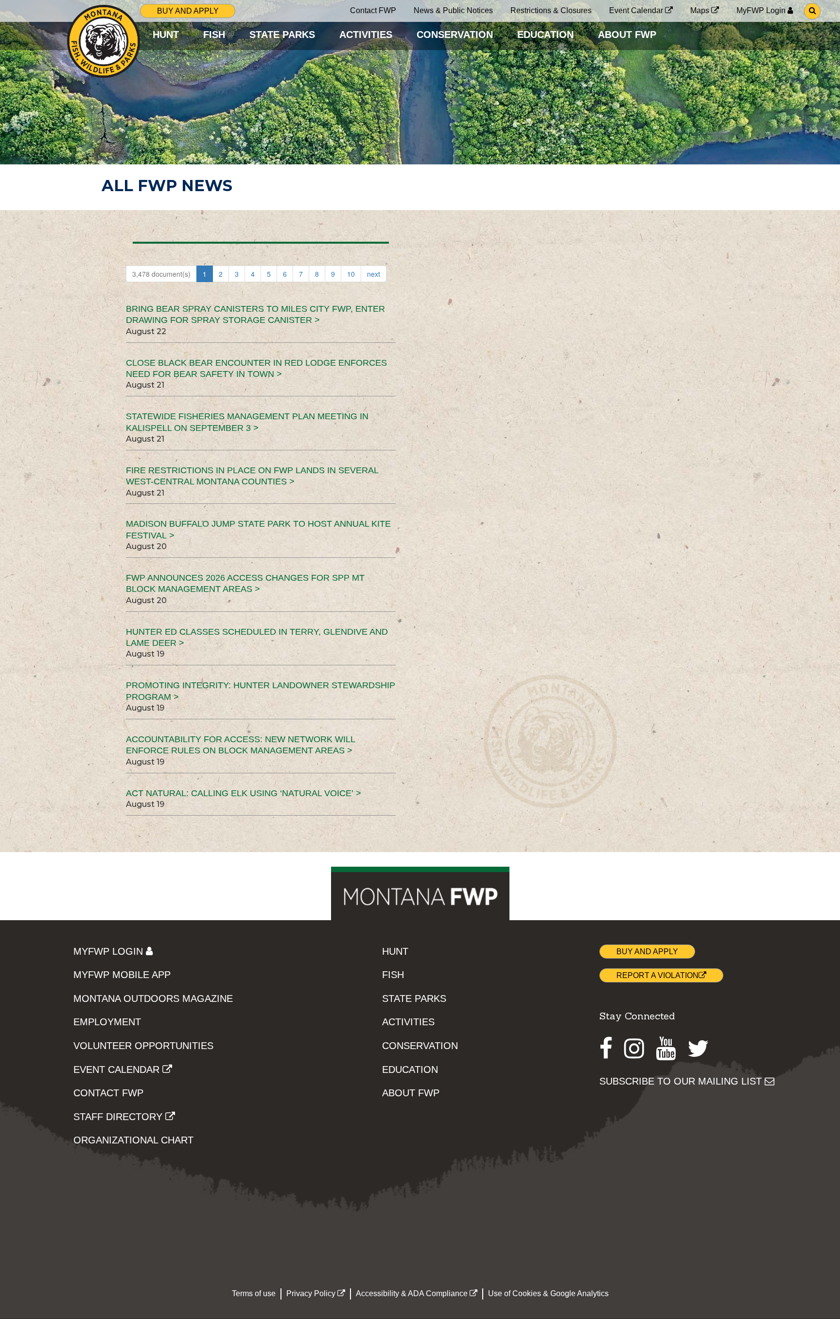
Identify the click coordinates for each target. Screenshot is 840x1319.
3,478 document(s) (161, 274)
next (373, 274)
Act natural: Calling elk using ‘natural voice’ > (243, 793)
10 (351, 274)
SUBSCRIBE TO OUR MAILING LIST (682, 1081)
